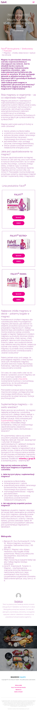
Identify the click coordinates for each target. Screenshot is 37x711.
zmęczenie (22, 379)
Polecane (11, 15)
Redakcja (18, 601)
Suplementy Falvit (23, 15)
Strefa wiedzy (27, 49)
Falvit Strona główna (10, 49)
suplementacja (7, 420)
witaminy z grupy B (27, 458)
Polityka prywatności (18, 687)
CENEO (18, 223)
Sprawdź (18, 217)
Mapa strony (18, 692)
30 (8, 74)
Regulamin (18, 685)
